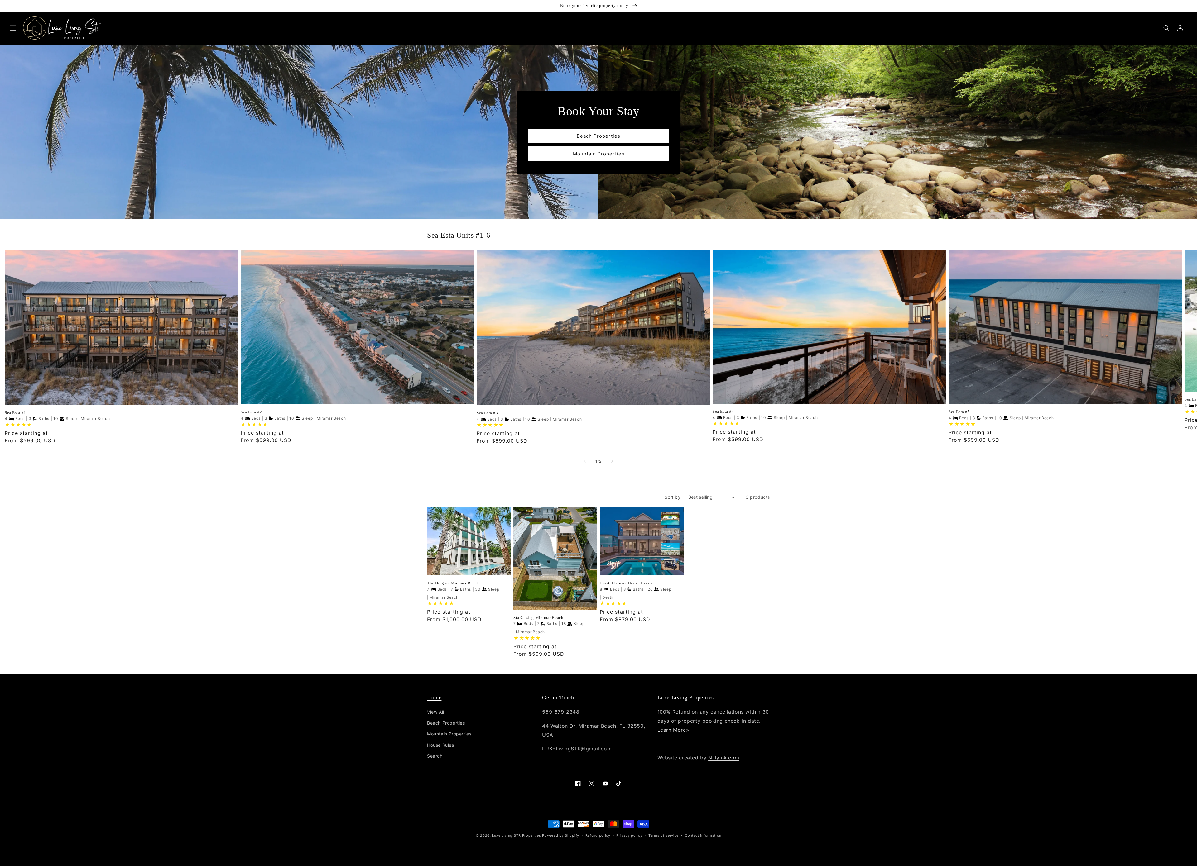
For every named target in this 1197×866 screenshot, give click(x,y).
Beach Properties (598, 136)
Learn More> (673, 730)
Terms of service (663, 835)
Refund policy (597, 835)
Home (434, 697)
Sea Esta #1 (15, 412)
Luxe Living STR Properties (516, 835)
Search (435, 756)
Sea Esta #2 (251, 412)
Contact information (703, 835)
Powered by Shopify (560, 835)
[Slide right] (612, 461)
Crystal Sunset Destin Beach (626, 583)
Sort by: (673, 497)
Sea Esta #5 (959, 411)
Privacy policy (629, 835)
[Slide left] (585, 461)
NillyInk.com (723, 757)
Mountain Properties (598, 153)
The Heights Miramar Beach (453, 583)
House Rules (440, 745)
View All (435, 712)
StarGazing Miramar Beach (538, 617)
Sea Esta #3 (487, 413)
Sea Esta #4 (723, 411)
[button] (13, 28)
